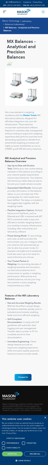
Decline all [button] (35, 454)
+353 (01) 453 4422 (13, 5)
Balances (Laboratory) (14, 24)
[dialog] (24, 440)
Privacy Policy (37, 2)
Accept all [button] (12, 454)
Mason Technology (10, 21)
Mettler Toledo (30, 115)
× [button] (45, 418)
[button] (43, 11)
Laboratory (26, 21)
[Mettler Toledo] (22, 65)
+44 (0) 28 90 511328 (37, 5)
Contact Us (27, 2)
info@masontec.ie (14, 2)
